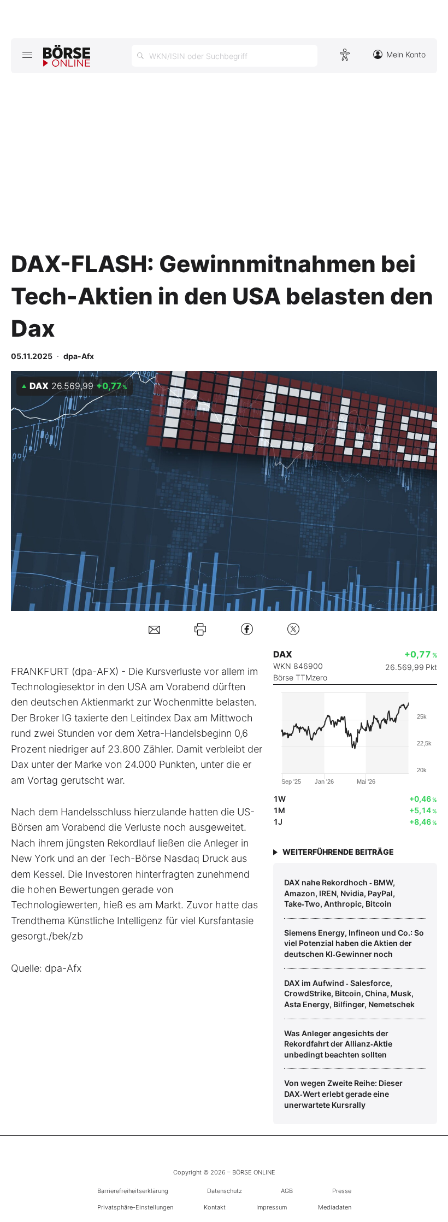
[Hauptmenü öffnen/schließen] (27, 54)
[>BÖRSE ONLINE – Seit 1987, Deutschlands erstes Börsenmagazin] (66, 55)
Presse (341, 1191)
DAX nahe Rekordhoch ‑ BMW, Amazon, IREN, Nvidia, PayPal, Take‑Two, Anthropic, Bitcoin (339, 893)
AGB (287, 1191)
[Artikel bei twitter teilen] (293, 629)
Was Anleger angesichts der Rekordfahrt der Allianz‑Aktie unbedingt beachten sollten (338, 1044)
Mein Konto (406, 54)
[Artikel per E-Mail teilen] (154, 628)
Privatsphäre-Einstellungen (135, 1207)
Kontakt (215, 1207)
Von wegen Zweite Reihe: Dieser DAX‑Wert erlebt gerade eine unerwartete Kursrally (343, 1093)
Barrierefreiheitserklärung (132, 1191)
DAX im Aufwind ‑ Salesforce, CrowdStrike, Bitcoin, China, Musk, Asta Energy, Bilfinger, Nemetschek (349, 993)
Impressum (271, 1207)
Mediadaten (334, 1207)
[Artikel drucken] (200, 629)
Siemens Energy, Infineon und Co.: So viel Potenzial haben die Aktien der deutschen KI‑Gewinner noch (354, 943)
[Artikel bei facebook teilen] (247, 629)
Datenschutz (224, 1191)
